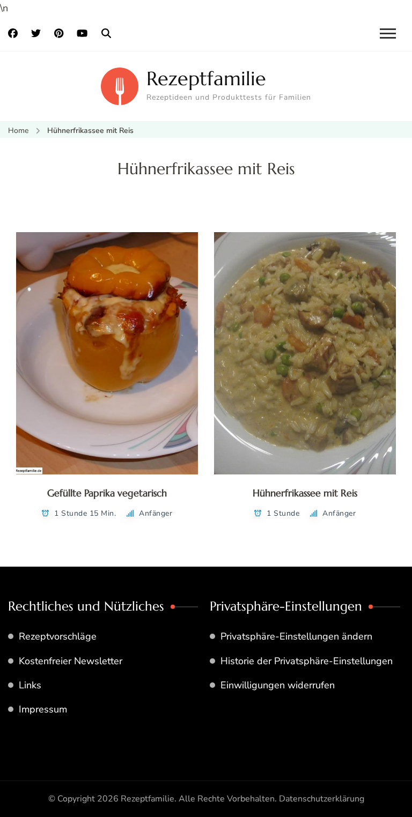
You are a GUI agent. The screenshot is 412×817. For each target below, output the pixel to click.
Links (30, 685)
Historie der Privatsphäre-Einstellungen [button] (306, 661)
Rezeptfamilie (206, 78)
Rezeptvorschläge (58, 636)
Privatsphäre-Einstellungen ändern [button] (296, 636)
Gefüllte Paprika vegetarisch (107, 493)
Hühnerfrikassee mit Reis (305, 493)
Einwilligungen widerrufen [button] (277, 685)
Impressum (43, 709)
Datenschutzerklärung (321, 799)
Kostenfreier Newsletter (70, 661)
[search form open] (106, 33)
